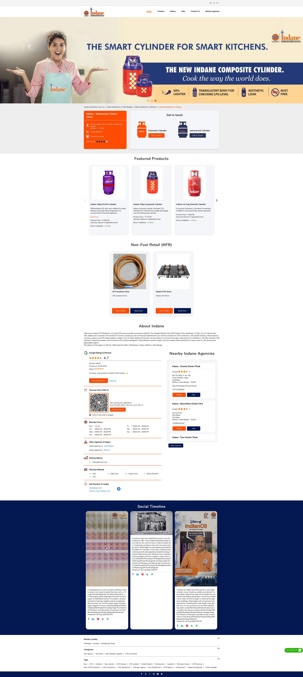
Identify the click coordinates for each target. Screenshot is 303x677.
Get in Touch (156, 135)
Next (217, 200)
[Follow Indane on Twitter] (149, 674)
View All (113, 381)
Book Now (139, 311)
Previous (86, 200)
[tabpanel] (151, 60)
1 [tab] (148, 100)
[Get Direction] (119, 490)
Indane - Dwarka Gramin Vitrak (186, 366)
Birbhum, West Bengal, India (99, 491)
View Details (120, 311)
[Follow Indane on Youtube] (157, 674)
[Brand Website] (161, 674)
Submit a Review (98, 380)
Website (179, 395)
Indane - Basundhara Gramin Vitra (187, 403)
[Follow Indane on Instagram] (153, 674)
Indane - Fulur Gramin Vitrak (185, 437)
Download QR (118, 410)
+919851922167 (178, 423)
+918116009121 (96, 132)
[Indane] (94, 11)
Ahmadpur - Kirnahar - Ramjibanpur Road (99, 643)
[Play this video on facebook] (107, 549)
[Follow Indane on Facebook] (141, 674)
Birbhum (107, 450)
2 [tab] (151, 100)
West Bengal (108, 446)
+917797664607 (178, 389)
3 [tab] (155, 100)
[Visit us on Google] (145, 674)
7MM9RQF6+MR (95, 488)
